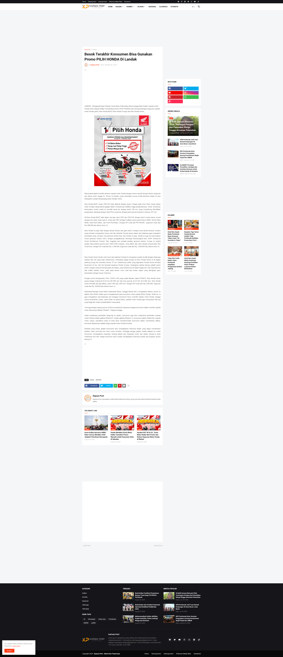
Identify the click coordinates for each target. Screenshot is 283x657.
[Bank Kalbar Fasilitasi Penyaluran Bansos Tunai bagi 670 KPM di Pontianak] (128, 595)
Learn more (16, 646)
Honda (94, 49)
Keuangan (91, 619)
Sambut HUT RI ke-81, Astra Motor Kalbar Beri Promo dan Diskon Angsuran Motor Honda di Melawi (148, 436)
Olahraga (163, 7)
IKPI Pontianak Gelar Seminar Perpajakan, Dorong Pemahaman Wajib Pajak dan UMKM (189, 154)
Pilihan (140, 7)
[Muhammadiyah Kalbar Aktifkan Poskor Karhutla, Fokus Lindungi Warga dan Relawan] (128, 619)
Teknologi (85, 609)
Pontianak (112, 619)
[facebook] (178, 1)
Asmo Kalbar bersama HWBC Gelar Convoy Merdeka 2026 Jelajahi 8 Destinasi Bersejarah (95, 435)
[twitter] (188, 1)
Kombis (129, 7)
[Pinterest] (120, 386)
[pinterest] (185, 1)
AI (84, 619)
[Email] (124, 386)
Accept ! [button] (9, 651)
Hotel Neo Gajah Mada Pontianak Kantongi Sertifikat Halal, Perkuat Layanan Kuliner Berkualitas (191, 263)
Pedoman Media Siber (115, 1)
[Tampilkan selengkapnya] (128, 386)
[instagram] (181, 1)
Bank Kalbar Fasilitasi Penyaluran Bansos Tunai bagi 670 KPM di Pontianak (147, 595)
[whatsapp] (191, 1)
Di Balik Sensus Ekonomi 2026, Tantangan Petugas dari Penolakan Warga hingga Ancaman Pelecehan (188, 595)
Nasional (152, 7)
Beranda (87, 49)
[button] (193, 7)
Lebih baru (87, 545)
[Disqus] (122, 512)
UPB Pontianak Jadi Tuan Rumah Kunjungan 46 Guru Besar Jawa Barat (189, 142)
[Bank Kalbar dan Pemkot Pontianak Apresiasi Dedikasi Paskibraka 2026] (128, 607)
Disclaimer (127, 1)
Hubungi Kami (102, 1)
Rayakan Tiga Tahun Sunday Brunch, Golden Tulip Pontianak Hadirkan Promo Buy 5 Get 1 (191, 236)
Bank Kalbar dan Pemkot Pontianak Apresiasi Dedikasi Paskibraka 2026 (147, 607)
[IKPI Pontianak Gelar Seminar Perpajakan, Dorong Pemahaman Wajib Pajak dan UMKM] (173, 153)
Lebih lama (157, 545)
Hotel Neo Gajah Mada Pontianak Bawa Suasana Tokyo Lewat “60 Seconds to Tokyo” (174, 236)
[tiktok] (198, 1)
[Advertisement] (141, 28)
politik (93, 623)
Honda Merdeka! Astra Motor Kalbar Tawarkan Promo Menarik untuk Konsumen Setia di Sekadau (122, 436)
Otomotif (174, 7)
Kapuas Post (98, 396)
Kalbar (118, 7)
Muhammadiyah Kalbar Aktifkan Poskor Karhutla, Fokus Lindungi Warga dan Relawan (146, 618)
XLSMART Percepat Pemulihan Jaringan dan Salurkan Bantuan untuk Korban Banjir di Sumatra (189, 168)
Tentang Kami (92, 1)
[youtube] (195, 1)
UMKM (86, 623)
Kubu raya (102, 619)
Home (84, 1)
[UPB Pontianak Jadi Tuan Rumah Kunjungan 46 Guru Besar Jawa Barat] (173, 142)
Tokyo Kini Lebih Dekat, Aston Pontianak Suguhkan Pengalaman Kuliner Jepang (175, 263)
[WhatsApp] (115, 386)
